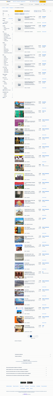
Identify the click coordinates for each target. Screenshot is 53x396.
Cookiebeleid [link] (38, 386)
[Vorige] (29, 336)
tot (8, 14)
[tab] (35, 11)
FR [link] (46, 1)
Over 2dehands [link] (22, 388)
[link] (9, 1)
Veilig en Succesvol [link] (16, 386)
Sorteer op (43, 9)
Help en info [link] (14, 1)
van (3, 14)
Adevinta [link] (27, 388)
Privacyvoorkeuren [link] (44, 386)
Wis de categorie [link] (11, 18)
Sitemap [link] (31, 388)
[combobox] (13, 4)
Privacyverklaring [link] (32, 386)
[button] (34, 2)
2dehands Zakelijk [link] (9, 386)
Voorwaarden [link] (18, 1)
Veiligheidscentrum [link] (22, 1)
